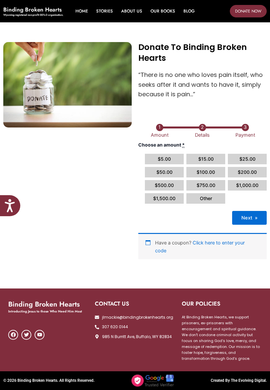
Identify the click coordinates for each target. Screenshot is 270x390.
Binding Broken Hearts (32, 9)
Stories (104, 11)
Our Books (162, 11)
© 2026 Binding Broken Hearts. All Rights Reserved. (48, 380)
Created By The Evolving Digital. (239, 380)
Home (81, 11)
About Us (131, 11)
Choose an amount (161, 145)
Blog (189, 11)
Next (249, 218)
